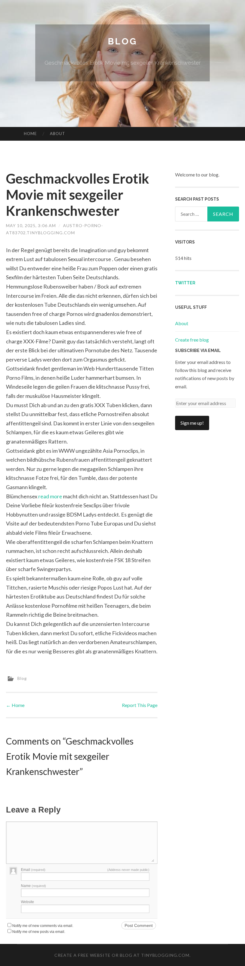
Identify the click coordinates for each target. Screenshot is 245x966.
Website (27, 902)
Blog (122, 41)
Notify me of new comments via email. (42, 926)
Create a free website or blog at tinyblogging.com (121, 955)
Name (33, 886)
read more (50, 496)
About (57, 133)
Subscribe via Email (198, 350)
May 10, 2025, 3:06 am (31, 225)
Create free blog (192, 339)
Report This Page (139, 705)
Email (33, 870)
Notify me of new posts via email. (38, 932)
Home (30, 133)
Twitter (185, 282)
